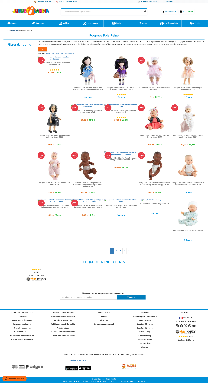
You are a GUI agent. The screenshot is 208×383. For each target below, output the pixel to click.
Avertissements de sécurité (63, 317)
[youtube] (194, 326)
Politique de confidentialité (63, 324)
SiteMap (144, 347)
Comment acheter (22, 332)
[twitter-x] (186, 326)
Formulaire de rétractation (22, 336)
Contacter (22, 317)
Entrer (104, 317)
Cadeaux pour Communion (145, 317)
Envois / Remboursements (63, 332)
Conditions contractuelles (63, 336)
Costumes (39, 23)
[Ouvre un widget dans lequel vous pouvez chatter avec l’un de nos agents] (14, 379)
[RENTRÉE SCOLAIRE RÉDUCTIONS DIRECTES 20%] (154, 70)
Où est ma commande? (104, 324)
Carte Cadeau (145, 343)
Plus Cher (59, 54)
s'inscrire (104, 321)
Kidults (118, 23)
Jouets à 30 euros (145, 328)
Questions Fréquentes (22, 321)
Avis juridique (63, 328)
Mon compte (170, 12)
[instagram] (177, 326)
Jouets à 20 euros (145, 324)
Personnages (92, 23)
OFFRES (196, 23)
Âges (144, 23)
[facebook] (182, 326)
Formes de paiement (22, 324)
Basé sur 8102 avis (36, 273)
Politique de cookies (63, 321)
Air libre (65, 23)
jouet (144, 42)
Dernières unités (170, 23)
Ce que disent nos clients (22, 340)
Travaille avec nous (22, 328)
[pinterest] (190, 326)
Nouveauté (69, 54)
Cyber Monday (144, 336)
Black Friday (144, 332)
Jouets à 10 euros (145, 321)
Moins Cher (50, 54)
